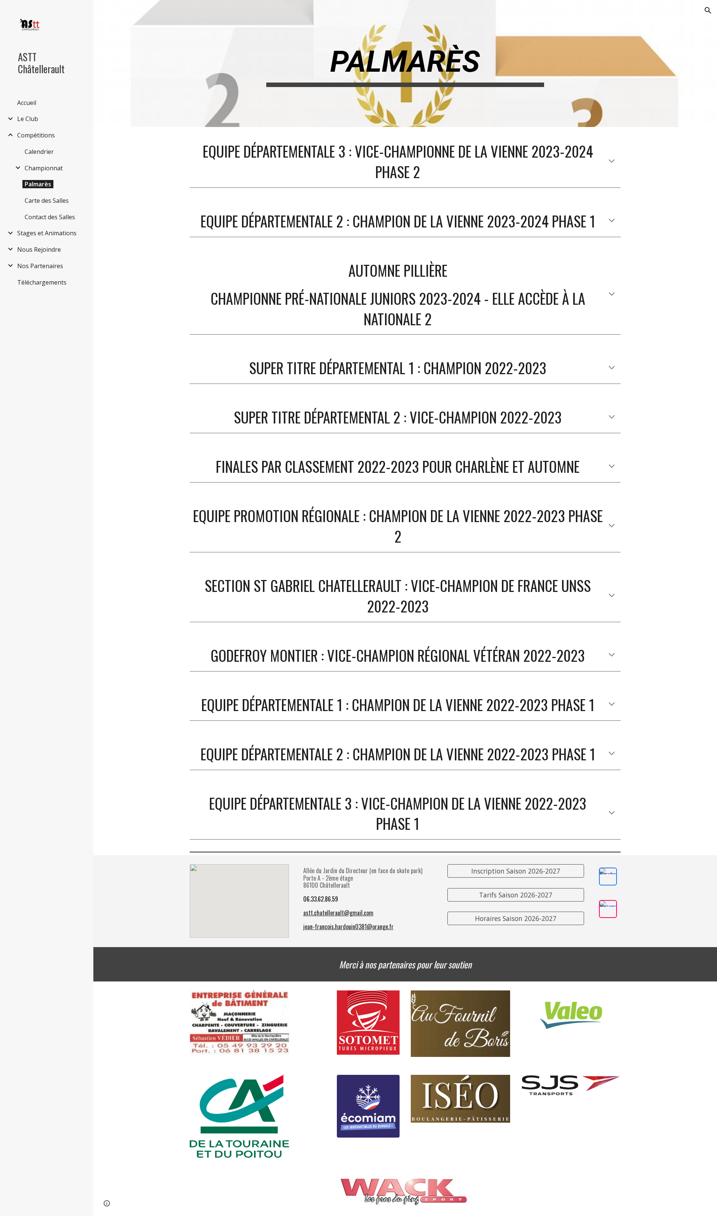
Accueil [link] (26, 103)
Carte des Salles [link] (47, 200)
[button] (708, 10)
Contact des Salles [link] (50, 217)
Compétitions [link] (36, 135)
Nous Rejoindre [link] (39, 249)
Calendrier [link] (39, 152)
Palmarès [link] (38, 184)
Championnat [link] (44, 168)
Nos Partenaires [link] (40, 266)
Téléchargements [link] (41, 282)
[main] (405, 63)
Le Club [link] (27, 119)
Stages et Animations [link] (47, 233)
